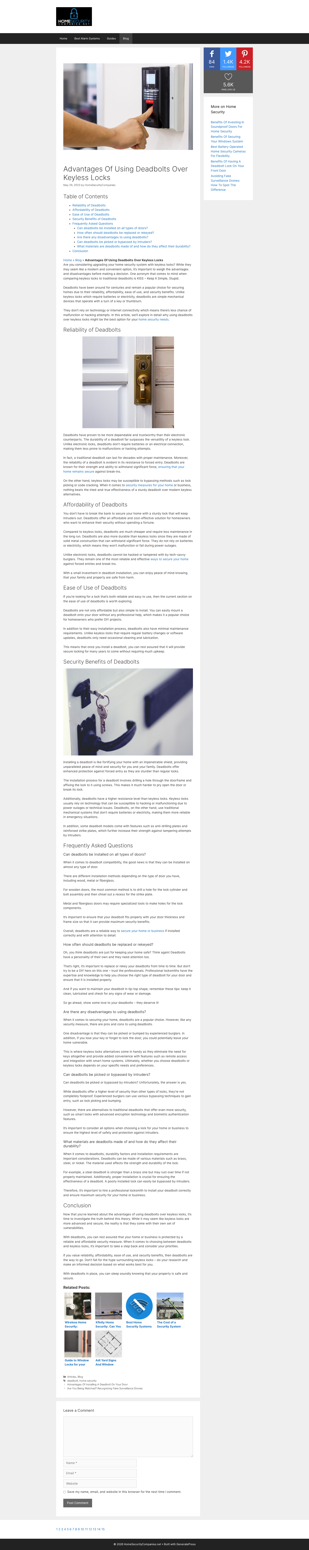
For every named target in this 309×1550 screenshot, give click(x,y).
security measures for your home (149, 485)
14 (98, 1529)
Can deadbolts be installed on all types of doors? (112, 228)
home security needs (154, 319)
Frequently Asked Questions (92, 223)
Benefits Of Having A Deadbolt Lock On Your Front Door (227, 166)
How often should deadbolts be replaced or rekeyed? (115, 233)
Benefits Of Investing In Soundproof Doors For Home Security (227, 126)
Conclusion (80, 251)
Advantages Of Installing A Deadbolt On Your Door (97, 1384)
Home (63, 38)
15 (103, 1529)
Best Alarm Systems (87, 38)
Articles (71, 1376)
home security (88, 1380)
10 (82, 1529)
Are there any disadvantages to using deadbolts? (112, 237)
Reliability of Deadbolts (89, 205)
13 (94, 1529)
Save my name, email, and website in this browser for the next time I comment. (124, 1492)
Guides (111, 38)
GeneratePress (186, 1544)
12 (90, 1529)
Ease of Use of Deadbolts (90, 214)
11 (86, 1529)
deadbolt (72, 1380)
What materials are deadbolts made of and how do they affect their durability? (133, 246)
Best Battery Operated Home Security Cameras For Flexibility (228, 151)
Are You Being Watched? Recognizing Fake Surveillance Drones (105, 1388)
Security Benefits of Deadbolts (94, 219)
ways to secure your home (169, 559)
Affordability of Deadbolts (91, 210)
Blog (126, 38)
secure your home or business (142, 931)
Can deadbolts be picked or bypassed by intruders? (114, 242)
